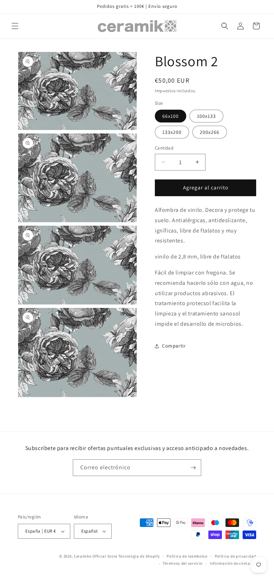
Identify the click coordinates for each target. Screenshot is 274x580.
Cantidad (164, 148)
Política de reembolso (187, 556)
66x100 (170, 116)
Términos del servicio (183, 563)
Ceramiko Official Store (95, 556)
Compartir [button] (174, 346)
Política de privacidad (235, 556)
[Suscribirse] (193, 467)
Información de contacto (233, 563)
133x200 (172, 132)
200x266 (209, 132)
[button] (15, 26)
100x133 (206, 116)
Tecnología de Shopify (139, 556)
